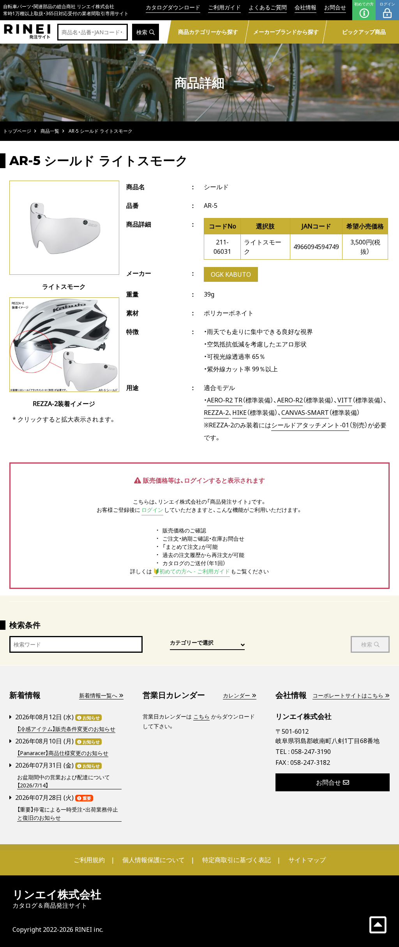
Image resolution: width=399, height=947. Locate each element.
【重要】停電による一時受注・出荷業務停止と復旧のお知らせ (67, 813)
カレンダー (236, 695)
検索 (141, 32)
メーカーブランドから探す (286, 31)
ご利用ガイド (224, 7)
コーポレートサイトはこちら (347, 695)
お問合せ (335, 7)
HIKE (239, 412)
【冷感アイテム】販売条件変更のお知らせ (66, 729)
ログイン (387, 4)
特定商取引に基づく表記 (236, 860)
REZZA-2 (216, 412)
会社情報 (305, 7)
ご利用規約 (89, 860)
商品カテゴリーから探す (208, 31)
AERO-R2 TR (224, 400)
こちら (201, 716)
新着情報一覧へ (98, 695)
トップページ (17, 131)
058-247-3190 (311, 751)
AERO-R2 (290, 400)
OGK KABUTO (231, 274)
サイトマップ (307, 860)
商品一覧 (50, 131)
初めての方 (364, 4)
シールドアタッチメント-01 (310, 425)
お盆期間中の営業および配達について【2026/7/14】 (63, 781)
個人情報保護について (153, 860)
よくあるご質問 (268, 7)
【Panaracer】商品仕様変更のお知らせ (62, 753)
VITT (344, 400)
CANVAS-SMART (305, 412)
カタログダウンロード (173, 7)
